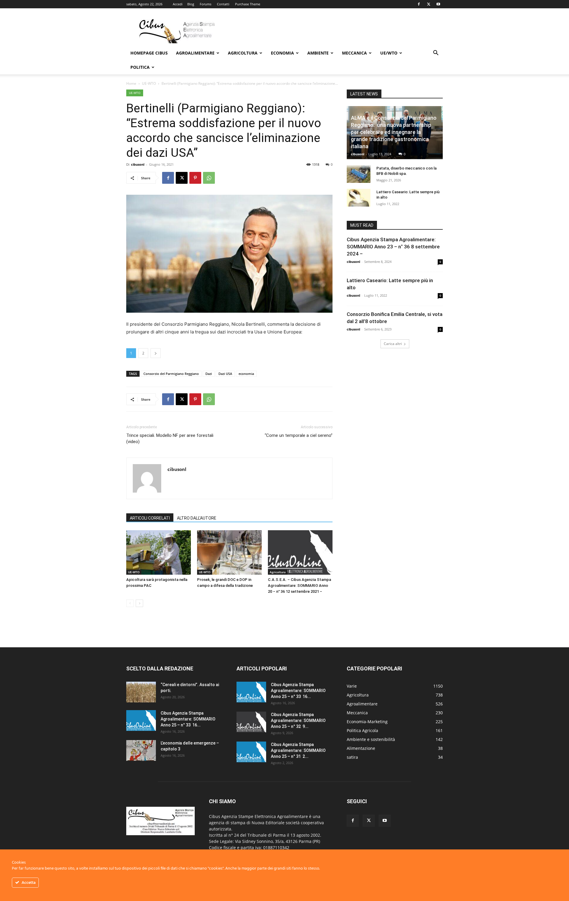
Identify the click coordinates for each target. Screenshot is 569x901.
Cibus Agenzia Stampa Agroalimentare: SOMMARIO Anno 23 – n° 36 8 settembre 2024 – (394, 247)
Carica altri (393, 343)
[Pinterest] (195, 178)
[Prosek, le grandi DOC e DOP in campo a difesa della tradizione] (229, 552)
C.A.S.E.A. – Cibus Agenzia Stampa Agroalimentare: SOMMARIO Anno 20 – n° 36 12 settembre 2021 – (299, 585)
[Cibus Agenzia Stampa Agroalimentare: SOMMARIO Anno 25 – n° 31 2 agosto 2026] (251, 752)
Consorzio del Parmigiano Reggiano (171, 373)
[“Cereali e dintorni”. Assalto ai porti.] (141, 692)
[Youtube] (438, 4)
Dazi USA (225, 373)
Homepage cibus (149, 53)
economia (246, 373)
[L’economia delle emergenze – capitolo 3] (141, 750)
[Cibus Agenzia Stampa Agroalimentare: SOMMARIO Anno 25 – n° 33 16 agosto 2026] (141, 720)
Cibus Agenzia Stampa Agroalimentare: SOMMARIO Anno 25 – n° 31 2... (298, 750)
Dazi (208, 373)
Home (131, 83)
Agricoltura (243, 53)
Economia (282, 53)
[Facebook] (418, 4)
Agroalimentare (195, 53)
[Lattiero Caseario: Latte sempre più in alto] (358, 198)
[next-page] (139, 603)
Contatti (223, 4)
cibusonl (137, 164)
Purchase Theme (247, 4)
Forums (205, 4)
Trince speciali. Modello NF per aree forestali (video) (169, 438)
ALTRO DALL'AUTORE (196, 518)
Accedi (178, 4)
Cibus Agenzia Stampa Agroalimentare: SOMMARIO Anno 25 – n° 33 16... (188, 719)
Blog (190, 4)
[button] (436, 53)
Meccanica (354, 53)
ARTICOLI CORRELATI (150, 518)
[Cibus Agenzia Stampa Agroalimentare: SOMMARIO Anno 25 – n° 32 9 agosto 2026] (251, 722)
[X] (428, 4)
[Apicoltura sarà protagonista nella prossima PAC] (158, 552)
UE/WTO (388, 53)
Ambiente (318, 53)
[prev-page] (130, 603)
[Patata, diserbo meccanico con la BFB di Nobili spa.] (358, 174)
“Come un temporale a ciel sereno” (299, 435)
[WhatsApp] (209, 178)
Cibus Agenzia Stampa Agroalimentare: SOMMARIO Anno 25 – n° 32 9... (298, 720)
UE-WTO (149, 83)
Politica (140, 67)
